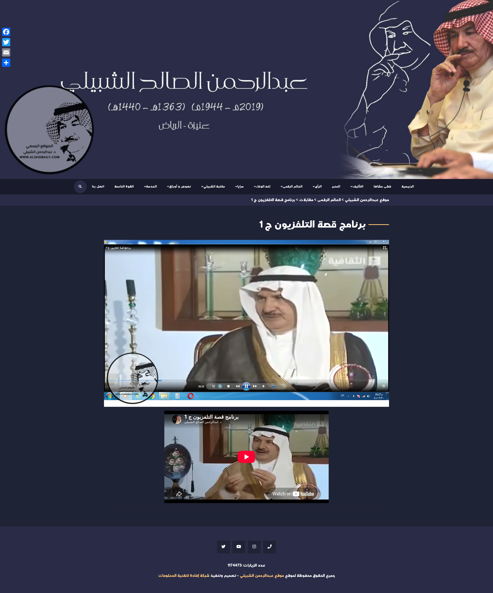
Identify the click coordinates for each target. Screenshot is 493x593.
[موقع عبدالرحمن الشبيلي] (246, 89)
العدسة (151, 186)
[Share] (6, 63)
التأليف (358, 186)
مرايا (240, 186)
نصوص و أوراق (180, 186)
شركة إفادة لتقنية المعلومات (184, 576)
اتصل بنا (98, 186)
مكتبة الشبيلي (214, 186)
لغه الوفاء (263, 186)
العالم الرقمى (292, 186)
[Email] (6, 52)
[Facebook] (6, 32)
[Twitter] (6, 42)
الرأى (318, 186)
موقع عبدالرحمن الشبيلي (262, 576)
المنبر (336, 186)
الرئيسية (408, 186)
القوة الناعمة (124, 186)
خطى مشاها (382, 186)
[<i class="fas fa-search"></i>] (80, 186)
